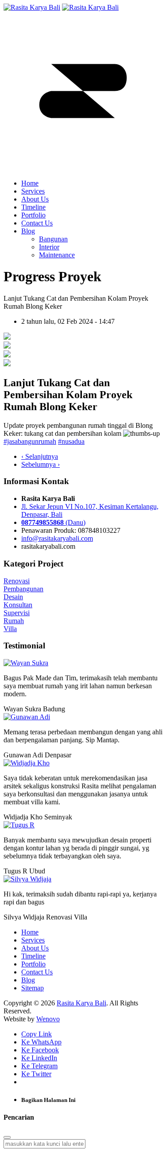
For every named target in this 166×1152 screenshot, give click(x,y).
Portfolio (33, 215)
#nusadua (71, 441)
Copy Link (36, 1034)
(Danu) (53, 522)
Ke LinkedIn (39, 1058)
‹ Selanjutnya (39, 456)
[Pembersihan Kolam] (7, 337)
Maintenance (57, 255)
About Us (35, 199)
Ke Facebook (40, 1050)
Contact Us (37, 223)
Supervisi (17, 613)
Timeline (33, 207)
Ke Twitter (36, 1074)
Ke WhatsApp (41, 1042)
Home (30, 183)
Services (33, 191)
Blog (28, 231)
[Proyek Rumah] (7, 346)
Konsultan (18, 605)
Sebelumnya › (40, 464)
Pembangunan (23, 589)
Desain (13, 597)
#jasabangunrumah (30, 441)
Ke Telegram (39, 1066)
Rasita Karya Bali (81, 1003)
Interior (49, 247)
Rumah (14, 620)
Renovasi (17, 581)
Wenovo (48, 1019)
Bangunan (53, 239)
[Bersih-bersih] (7, 355)
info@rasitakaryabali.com (57, 538)
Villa (10, 628)
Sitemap (32, 988)
